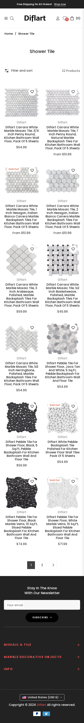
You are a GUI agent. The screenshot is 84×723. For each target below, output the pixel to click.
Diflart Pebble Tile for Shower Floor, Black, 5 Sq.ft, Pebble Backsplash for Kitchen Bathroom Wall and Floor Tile (21, 450)
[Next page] (53, 565)
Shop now (60, 4)
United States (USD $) (43, 697)
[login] (56, 18)
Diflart (21, 122)
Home (8, 34)
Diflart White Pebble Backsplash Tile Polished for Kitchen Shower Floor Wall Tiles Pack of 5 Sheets (63, 449)
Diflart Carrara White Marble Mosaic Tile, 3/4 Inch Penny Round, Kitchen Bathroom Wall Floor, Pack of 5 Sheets (21, 134)
